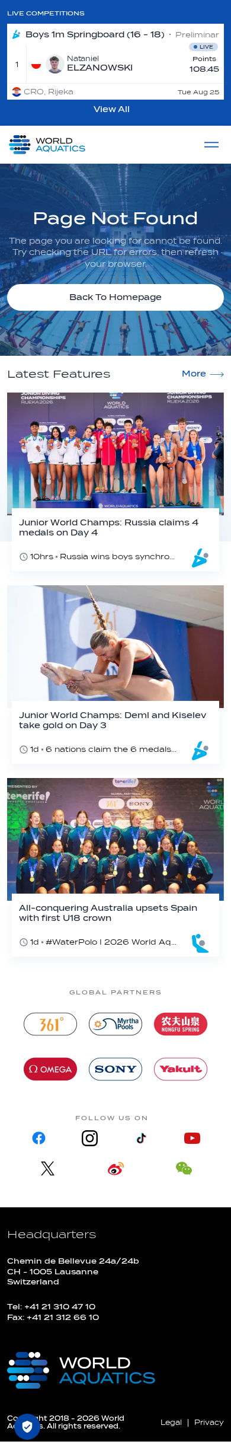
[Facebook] (39, 1138)
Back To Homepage (115, 297)
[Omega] (50, 1069)
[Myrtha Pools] (115, 1024)
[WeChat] (184, 1168)
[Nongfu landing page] (180, 1024)
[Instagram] (90, 1138)
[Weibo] (116, 1168)
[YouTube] (191, 1138)
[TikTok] (141, 1138)
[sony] (115, 1069)
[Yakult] (180, 1069)
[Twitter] (48, 1168)
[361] (50, 1024)
